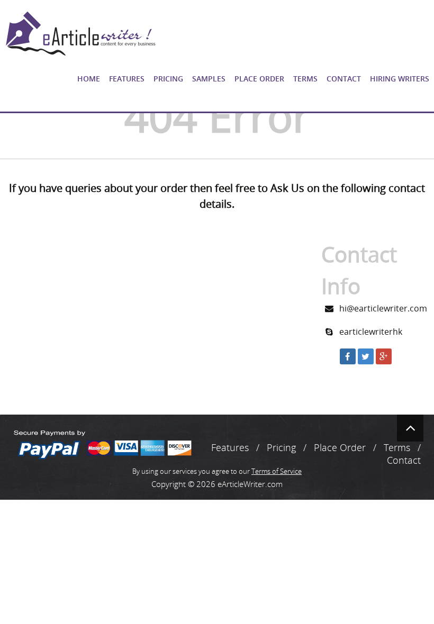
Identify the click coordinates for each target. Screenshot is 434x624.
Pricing (168, 79)
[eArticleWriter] (79, 34)
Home (88, 79)
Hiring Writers (399, 79)
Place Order (259, 79)
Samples (208, 79)
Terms (305, 79)
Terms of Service (276, 471)
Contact (344, 79)
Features (126, 79)
